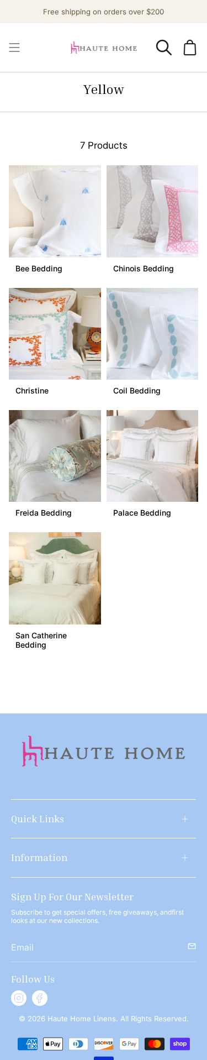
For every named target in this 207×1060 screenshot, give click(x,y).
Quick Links (37, 818)
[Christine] (55, 334)
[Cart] (190, 47)
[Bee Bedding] (55, 211)
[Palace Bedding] (153, 456)
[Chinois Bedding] (153, 211)
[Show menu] (14, 47)
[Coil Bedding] (153, 334)
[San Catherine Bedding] (55, 578)
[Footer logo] (103, 751)
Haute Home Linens (80, 1018)
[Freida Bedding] (55, 456)
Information (39, 857)
